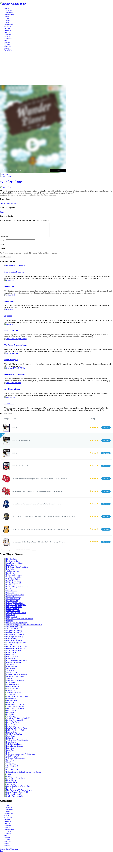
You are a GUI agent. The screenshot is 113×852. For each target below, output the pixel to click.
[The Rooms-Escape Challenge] (15, 339)
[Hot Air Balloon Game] (13, 575)
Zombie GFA (9, 404)
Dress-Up (7, 30)
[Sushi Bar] (8, 678)
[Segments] (8, 621)
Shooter (13, 203)
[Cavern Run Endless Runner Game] (17, 786)
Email (2, 245)
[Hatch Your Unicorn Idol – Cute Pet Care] (19, 754)
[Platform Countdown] (12, 633)
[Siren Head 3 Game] (12, 611)
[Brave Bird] (9, 748)
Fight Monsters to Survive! (14, 272)
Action (6, 18)
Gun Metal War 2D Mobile (14, 374)
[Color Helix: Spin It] (12, 579)
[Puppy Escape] (10, 565)
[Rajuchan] (8, 309)
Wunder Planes (11, 182)
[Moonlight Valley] (11, 700)
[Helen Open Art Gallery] (13, 603)
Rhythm (7, 44)
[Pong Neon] (9, 573)
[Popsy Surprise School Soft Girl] (16, 660)
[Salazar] (7, 774)
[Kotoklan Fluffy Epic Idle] (14, 704)
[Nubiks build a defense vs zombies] (17, 696)
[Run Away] (9, 593)
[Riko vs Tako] (10, 698)
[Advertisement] (56, 68)
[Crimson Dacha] (10, 782)
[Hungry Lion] (9, 280)
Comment (4, 237)
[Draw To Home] (10, 724)
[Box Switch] (9, 569)
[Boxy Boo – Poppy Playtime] (15, 605)
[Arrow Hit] (8, 644)
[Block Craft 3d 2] (11, 656)
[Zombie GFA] (10, 397)
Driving (7, 32)
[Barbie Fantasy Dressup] (13, 746)
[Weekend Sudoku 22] (12, 583)
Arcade (6, 22)
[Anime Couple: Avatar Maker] (15, 674)
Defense (7, 28)
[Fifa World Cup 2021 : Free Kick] (16, 587)
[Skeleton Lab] (9, 768)
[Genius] (7, 776)
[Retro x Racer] (10, 710)
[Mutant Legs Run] (11, 324)
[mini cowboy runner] (12, 688)
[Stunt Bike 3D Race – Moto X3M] (17, 718)
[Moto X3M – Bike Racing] (14, 708)
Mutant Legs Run (11, 330)
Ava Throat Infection (12, 389)
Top (1, 851)
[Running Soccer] (10, 732)
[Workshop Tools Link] (12, 577)
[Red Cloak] (9, 589)
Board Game (8, 24)
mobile (2, 203)
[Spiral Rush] (9, 750)
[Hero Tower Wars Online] (14, 595)
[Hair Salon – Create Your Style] (16, 567)
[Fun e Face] (9, 760)
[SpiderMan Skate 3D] (12, 692)
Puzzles (7, 42)
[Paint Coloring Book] (12, 581)
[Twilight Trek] (10, 764)
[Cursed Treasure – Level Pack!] (16, 792)
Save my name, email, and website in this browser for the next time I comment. (30, 253)
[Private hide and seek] (12, 597)
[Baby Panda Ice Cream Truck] (15, 728)
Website (3, 249)
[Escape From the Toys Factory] (15, 623)
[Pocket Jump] (9, 726)
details (34, 550)
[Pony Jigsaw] (9, 682)
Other (6, 40)
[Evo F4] (7, 752)
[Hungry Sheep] (10, 658)
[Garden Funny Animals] (13, 796)
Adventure (8, 20)
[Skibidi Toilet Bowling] (13, 734)
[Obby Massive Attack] (12, 794)
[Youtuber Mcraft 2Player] (13, 627)
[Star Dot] (8, 762)
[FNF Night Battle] (11, 601)
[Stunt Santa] (9, 670)
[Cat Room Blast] (10, 672)
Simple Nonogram (11, 360)
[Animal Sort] (9, 295)
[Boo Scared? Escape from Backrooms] (18, 619)
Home (6, 8)
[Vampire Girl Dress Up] (13, 631)
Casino (6, 815)
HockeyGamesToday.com (9, 849)
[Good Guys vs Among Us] (14, 680)
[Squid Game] (9, 736)
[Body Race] (9, 654)
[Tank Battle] (9, 664)
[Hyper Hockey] (10, 742)
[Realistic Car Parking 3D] (14, 720)
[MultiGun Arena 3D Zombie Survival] (18, 790)
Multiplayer (8, 38)
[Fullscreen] (4, 174)
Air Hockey (8, 12)
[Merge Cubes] (10, 668)
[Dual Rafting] (9, 690)
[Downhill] (8, 788)
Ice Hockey (8, 10)
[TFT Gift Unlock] (11, 629)
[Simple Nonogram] (11, 353)
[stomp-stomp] (9, 784)
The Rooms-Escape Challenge (15, 345)
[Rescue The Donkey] (12, 722)
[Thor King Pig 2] (11, 766)
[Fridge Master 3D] (11, 770)
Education (7, 34)
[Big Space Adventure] (12, 662)
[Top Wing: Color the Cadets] (15, 613)
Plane (7, 203)
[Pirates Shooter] (10, 780)
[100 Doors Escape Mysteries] (15, 642)
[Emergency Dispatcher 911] (14, 648)
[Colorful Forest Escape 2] (14, 744)
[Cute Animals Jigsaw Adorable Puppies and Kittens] (23, 625)
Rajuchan (8, 316)
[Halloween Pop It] (11, 638)
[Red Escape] (9, 712)
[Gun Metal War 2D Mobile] (14, 368)
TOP (2, 435)
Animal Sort (9, 301)
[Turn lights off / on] (5, 176)
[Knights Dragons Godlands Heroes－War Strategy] (22, 772)
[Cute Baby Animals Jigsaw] (14, 758)
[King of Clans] (10, 652)
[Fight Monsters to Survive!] (14, 265)
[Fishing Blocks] (10, 617)
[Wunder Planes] (6, 187)
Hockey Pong (9, 14)
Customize (8, 26)
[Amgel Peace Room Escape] (15, 778)
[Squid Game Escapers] (13, 650)
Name (3, 240)
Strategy (7, 48)
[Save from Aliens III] (12, 599)
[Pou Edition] (9, 714)
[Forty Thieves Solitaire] (13, 607)
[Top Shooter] (9, 694)
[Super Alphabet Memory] (13, 637)
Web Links (8, 50)
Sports (6, 16)
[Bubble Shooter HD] (12, 686)
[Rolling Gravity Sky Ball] (14, 730)
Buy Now (106, 427)
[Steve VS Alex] (10, 591)
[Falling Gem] (9, 738)
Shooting (7, 46)
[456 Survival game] (11, 571)
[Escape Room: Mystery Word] (15, 646)
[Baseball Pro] (9, 615)
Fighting (7, 36)
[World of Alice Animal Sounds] (16, 740)
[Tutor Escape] (9, 716)
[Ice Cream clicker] (11, 561)
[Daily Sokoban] (10, 666)
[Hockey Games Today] (13, 3)
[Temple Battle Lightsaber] (14, 706)
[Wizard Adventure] (11, 609)
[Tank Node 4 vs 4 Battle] (13, 563)
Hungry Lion (9, 286)
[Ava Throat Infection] (12, 383)
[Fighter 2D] (9, 702)
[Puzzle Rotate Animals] (13, 640)
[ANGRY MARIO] (11, 756)
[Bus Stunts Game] (11, 585)
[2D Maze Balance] (11, 684)
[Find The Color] (10, 559)
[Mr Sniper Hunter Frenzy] (14, 676)
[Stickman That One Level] (14, 635)
